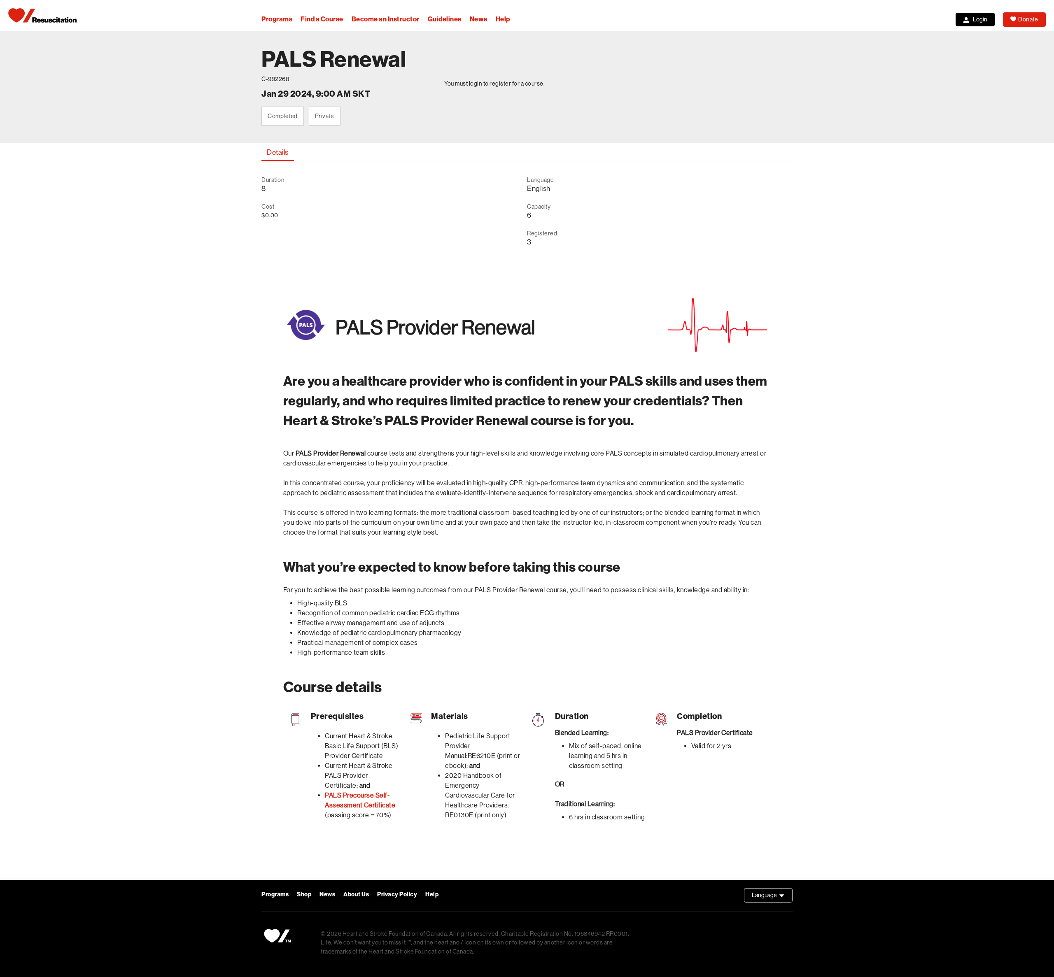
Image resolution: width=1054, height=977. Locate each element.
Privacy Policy (397, 894)
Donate (1028, 19)
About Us (356, 894)
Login (980, 19)
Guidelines (445, 19)
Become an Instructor (386, 19)
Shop (304, 894)
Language (772, 897)
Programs (276, 19)
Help (503, 19)
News (478, 19)
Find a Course (322, 19)
